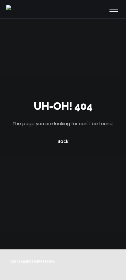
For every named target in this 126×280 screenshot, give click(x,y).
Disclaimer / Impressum (32, 261)
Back (63, 142)
